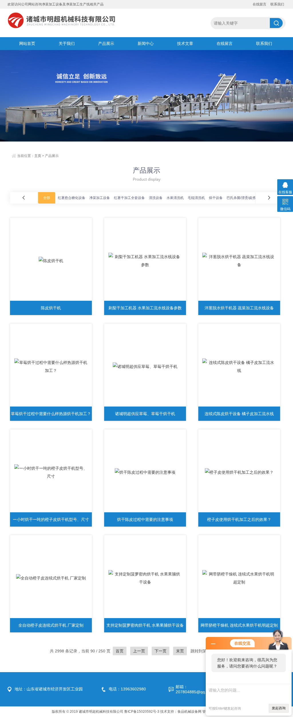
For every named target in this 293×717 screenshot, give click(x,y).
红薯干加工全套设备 (129, 198)
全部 (46, 198)
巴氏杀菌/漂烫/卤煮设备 (245, 198)
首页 (120, 651)
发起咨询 (279, 708)
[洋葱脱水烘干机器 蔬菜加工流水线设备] (239, 261)
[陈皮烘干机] (51, 261)
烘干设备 (216, 198)
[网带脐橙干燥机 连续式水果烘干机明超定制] (239, 578)
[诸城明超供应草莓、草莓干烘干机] (145, 366)
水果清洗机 (175, 198)
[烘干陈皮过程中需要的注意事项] (145, 472)
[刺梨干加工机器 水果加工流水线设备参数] (145, 261)
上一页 (139, 651)
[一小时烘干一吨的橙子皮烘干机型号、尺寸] (51, 472)
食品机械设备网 (189, 712)
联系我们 (277, 4)
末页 (180, 651)
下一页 (161, 651)
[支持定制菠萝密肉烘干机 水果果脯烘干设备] (145, 578)
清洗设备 (156, 198)
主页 (37, 156)
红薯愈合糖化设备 (71, 198)
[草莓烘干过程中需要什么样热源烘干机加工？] (51, 366)
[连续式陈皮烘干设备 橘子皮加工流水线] (239, 366)
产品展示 (106, 43)
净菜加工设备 (99, 198)
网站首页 (27, 43)
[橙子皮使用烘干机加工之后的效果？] (239, 472)
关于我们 (67, 43)
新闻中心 (146, 43)
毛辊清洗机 (196, 198)
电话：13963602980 (127, 689)
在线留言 (259, 4)
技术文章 (185, 43)
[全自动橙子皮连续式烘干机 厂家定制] (51, 578)
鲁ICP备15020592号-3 (141, 712)
